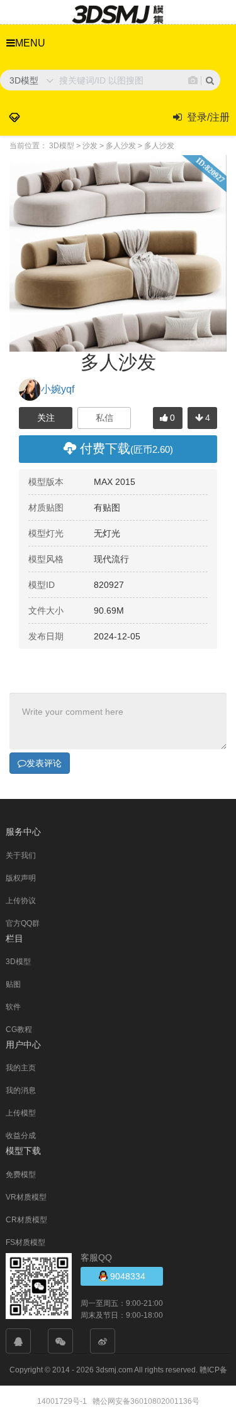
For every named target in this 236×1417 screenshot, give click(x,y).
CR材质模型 (26, 1219)
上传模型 (21, 1113)
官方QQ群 (23, 923)
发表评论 (44, 763)
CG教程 (19, 1029)
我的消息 (21, 1090)
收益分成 (21, 1135)
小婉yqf (57, 389)
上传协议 (21, 900)
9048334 (126, 1276)
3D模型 (18, 961)
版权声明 (21, 878)
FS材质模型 (25, 1242)
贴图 (13, 984)
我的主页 (21, 1067)
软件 (13, 1006)
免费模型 (21, 1174)
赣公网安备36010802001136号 (146, 1401)
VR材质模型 (26, 1197)
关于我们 (21, 855)
